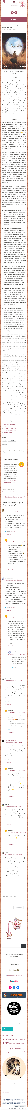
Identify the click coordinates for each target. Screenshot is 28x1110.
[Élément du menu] (12, 12)
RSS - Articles (5, 1092)
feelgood (22, 1043)
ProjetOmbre (5, 1049)
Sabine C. (15, 30)
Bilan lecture (8, 1039)
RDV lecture (15, 1048)
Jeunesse (7, 1046)
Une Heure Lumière (18, 1052)
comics (10, 1043)
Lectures (14, 25)
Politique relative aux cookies (15, 1103)
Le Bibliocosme (8, 432)
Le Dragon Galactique (10, 424)
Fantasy (8, 25)
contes (14, 1043)
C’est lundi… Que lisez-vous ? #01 (12, 491)
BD (17, 1036)
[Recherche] (23, 946)
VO (23, 1052)
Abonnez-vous (8, 1029)
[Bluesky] (17, 987)
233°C (5, 426)
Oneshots (21, 25)
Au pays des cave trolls (10, 430)
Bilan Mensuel (20, 1040)
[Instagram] (10, 987)
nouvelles (12, 1046)
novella (17, 1046)
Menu (15, 19)
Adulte (4, 25)
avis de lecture (9, 451)
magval (7, 510)
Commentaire (18, 907)
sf (13, 1052)
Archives (14, 1084)
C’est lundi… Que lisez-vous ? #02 (15, 496)
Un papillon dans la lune (10, 428)
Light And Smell (10, 741)
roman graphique (7, 1052)
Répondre (8, 534)
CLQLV (5, 1043)
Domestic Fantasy (18, 451)
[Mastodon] (14, 987)
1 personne (12, 531)
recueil (23, 1049)
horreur (3, 1046)
